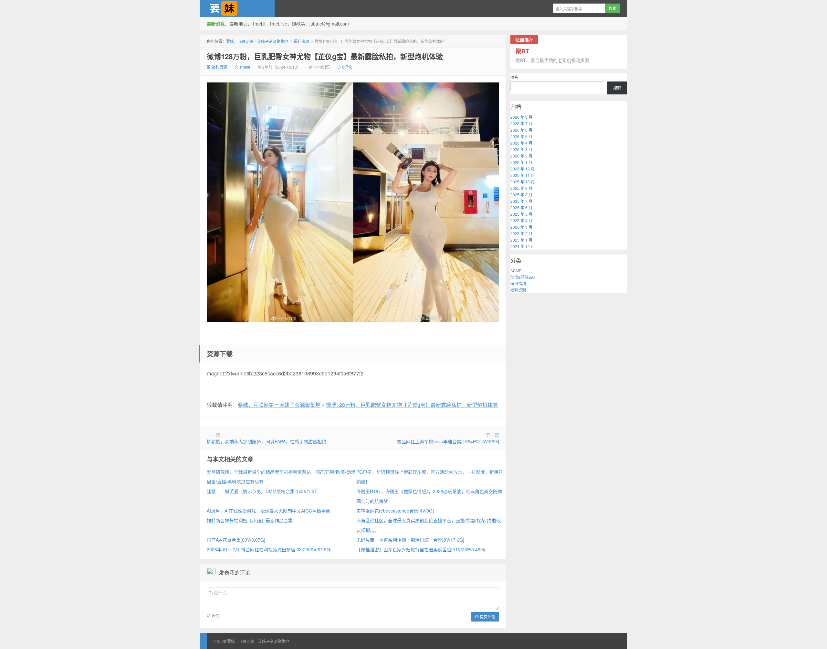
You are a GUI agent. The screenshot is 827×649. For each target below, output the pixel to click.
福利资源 (301, 41)
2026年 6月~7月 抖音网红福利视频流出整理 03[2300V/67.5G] (269, 549)
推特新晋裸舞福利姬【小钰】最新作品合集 (250, 520)
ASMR (516, 270)
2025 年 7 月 (521, 201)
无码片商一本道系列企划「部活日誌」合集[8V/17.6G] (410, 539)
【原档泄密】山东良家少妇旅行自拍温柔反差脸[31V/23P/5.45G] (420, 549)
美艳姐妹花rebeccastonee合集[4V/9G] (395, 510)
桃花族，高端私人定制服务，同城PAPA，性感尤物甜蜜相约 (266, 441)
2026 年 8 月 (521, 117)
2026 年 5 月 (521, 136)
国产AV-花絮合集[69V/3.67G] (236, 539)
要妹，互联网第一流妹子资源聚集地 (237, 8)
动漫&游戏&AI (522, 277)
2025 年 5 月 (521, 214)
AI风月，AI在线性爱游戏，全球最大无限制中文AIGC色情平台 (268, 510)
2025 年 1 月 (521, 240)
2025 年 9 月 (521, 188)
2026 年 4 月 (521, 143)
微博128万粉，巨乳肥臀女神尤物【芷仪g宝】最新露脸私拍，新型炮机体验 (325, 56)
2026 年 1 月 (521, 162)
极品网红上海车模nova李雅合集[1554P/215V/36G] (448, 441)
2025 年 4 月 (521, 220)
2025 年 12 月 (522, 168)
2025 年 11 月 (522, 175)
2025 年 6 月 (521, 207)
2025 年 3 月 (521, 227)
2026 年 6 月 (521, 130)
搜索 (514, 76)
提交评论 (487, 616)
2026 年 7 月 (521, 123)
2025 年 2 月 (521, 233)
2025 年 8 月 (521, 194)
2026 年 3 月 (521, 149)
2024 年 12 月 (522, 246)
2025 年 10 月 (522, 181)
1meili (244, 67)
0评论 (347, 67)
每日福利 (518, 283)
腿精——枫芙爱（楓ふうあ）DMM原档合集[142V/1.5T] (263, 491)
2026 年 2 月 (521, 155)
